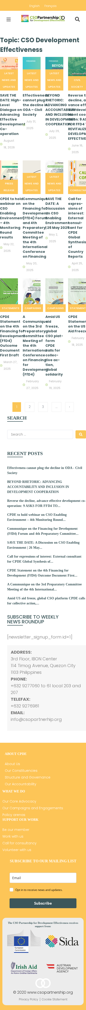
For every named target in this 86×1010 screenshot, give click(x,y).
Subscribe (43, 903)
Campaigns (33, 308)
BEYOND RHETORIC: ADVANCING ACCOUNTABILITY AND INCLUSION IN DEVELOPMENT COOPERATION (38, 487)
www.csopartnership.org (50, 992)
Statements (10, 308)
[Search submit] (80, 434)
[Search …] (77, 19)
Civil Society (77, 83)
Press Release (9, 187)
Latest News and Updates (9, 80)
